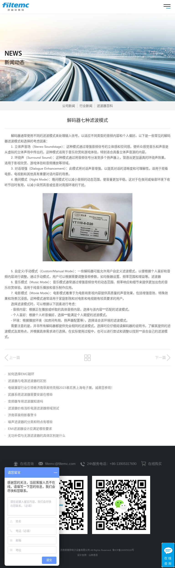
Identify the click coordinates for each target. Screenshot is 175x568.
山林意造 (93, 555)
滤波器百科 (105, 106)
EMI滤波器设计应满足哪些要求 (28, 429)
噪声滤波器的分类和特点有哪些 (29, 422)
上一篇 (14, 358)
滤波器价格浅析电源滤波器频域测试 (32, 408)
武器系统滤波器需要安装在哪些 (29, 394)
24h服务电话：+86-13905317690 (111, 464)
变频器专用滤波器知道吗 (24, 401)
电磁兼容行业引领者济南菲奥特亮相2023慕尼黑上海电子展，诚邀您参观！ (59, 387)
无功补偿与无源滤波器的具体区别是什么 (35, 435)
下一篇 (160, 358)
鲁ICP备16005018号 (123, 550)
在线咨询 (27, 464)
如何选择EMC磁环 (19, 374)
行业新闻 (86, 106)
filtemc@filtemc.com (60, 464)
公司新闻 (68, 106)
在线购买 (154, 464)
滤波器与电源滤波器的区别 (25, 381)
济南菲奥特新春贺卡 (21, 415)
